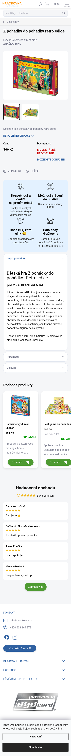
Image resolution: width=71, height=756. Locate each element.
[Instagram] (14, 636)
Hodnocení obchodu (35, 487)
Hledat (63, 13)
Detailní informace (16, 135)
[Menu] (67, 4)
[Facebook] (6, 636)
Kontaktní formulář (20, 648)
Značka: (12, 43)
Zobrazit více (35, 586)
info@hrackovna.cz (21, 620)
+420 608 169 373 (20, 627)
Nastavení (35, 736)
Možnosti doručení (51, 159)
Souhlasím (35, 747)
